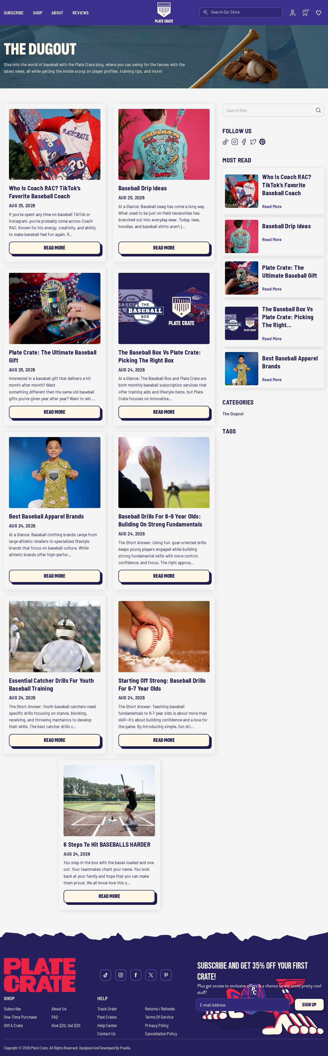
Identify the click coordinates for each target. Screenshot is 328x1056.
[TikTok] (225, 142)
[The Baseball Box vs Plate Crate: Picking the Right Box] (164, 308)
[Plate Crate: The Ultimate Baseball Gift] (54, 308)
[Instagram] (235, 142)
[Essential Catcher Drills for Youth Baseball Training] (54, 636)
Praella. (125, 1047)
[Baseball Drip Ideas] (164, 144)
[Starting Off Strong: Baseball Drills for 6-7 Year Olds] (164, 636)
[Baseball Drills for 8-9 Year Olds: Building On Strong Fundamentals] (164, 472)
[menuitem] (241, 12)
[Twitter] (253, 142)
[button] (38, 12)
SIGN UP (309, 1004)
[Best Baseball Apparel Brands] (54, 472)
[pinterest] (166, 975)
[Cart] (306, 12)
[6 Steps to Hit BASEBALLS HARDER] (109, 800)
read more (272, 206)
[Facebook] (244, 142)
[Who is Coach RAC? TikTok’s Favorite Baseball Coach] (54, 144)
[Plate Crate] (163, 12)
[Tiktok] (105, 975)
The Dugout (233, 413)
